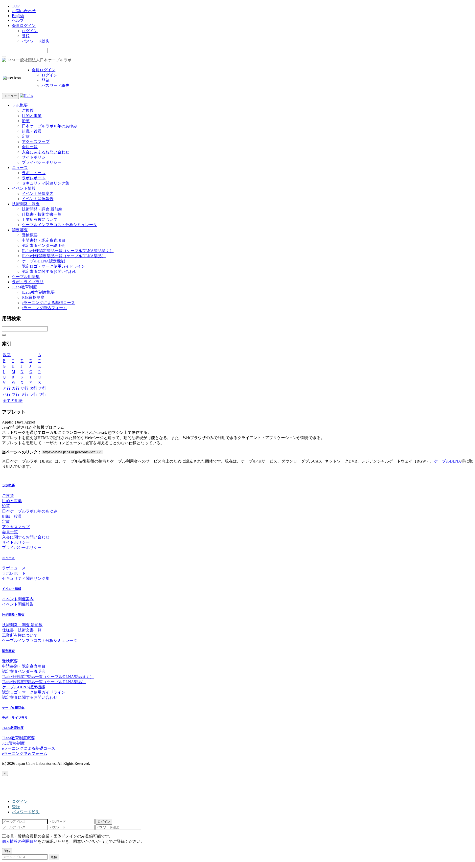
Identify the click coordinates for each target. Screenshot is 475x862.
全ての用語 (13, 400)
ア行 (7, 388)
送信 (54, 857)
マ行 (16, 394)
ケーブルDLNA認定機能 (43, 261)
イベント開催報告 (37, 199)
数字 (7, 355)
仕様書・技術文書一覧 (41, 214)
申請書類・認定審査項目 (43, 240)
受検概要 (30, 235)
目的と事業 (32, 116)
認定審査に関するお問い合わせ (49, 271)
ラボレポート (34, 178)
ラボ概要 (20, 105)
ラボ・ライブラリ (28, 282)
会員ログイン (24, 25)
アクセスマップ (35, 142)
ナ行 (42, 388)
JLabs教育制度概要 (38, 292)
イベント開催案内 (37, 193)
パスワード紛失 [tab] (26, 812)
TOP (16, 6)
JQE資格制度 (33, 297)
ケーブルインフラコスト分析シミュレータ (59, 225)
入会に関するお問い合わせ (45, 152)
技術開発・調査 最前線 (42, 209)
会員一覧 (30, 147)
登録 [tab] (16, 807)
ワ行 (42, 394)
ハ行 (7, 394)
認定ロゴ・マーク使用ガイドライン (53, 266)
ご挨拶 (28, 110)
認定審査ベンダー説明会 (43, 245)
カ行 (16, 388)
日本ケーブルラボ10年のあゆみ (49, 126)
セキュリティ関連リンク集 (45, 183)
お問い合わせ (24, 11)
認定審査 (20, 230)
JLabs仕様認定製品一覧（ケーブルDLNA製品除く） (68, 251)
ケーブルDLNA (447, 461)
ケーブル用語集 (26, 277)
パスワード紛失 (35, 41)
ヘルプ (18, 20)
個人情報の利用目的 (20, 841)
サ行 (24, 388)
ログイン (30, 31)
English (18, 16)
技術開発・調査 (26, 204)
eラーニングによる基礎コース (48, 303)
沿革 (26, 121)
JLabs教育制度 (24, 287)
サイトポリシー (35, 157)
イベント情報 (24, 188)
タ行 (33, 388)
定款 (26, 136)
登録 (26, 36)
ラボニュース (34, 173)
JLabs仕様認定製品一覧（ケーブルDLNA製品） (64, 256)
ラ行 (33, 394)
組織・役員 (32, 131)
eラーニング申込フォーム (44, 308)
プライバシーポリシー (41, 162)
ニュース (20, 167)
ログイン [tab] (20, 801)
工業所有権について (39, 219)
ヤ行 (24, 394)
